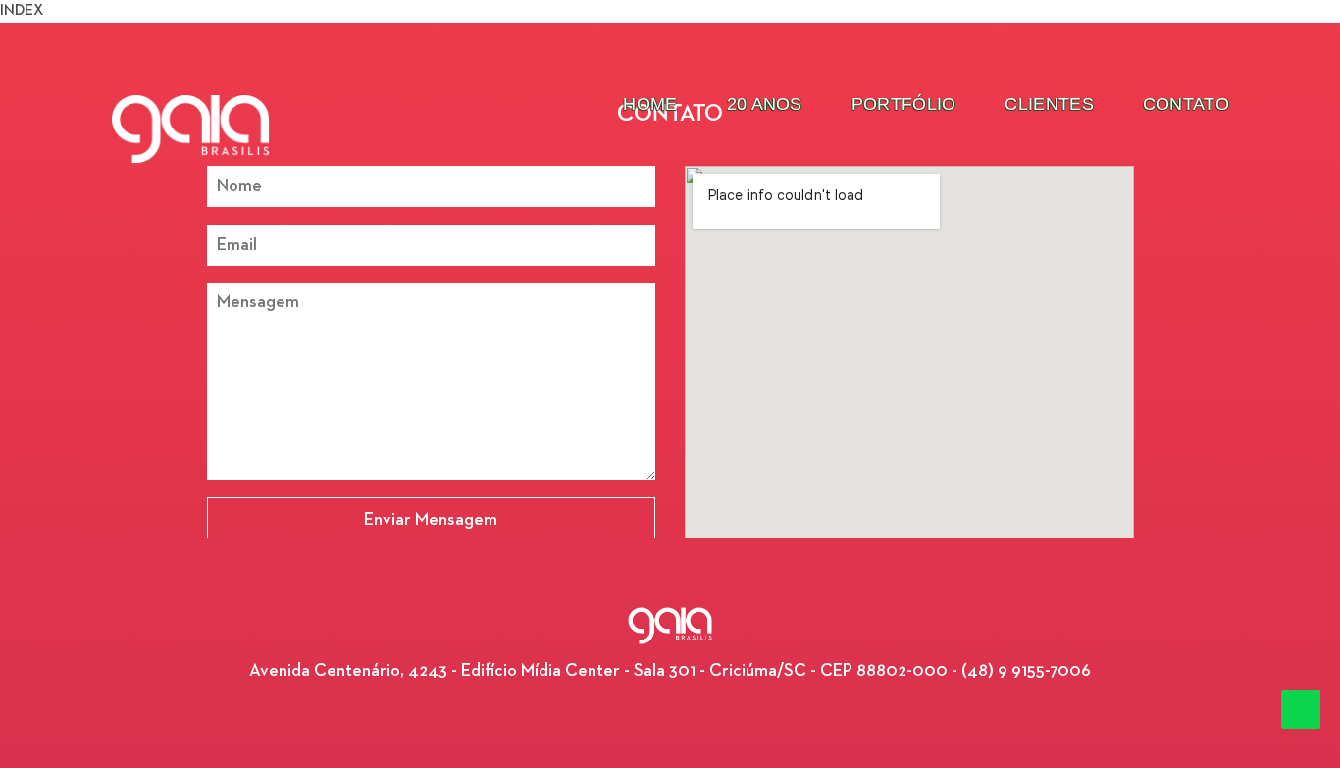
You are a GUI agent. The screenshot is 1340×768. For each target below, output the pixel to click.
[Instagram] (670, 716)
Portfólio (903, 104)
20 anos (764, 104)
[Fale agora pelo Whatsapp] (1300, 709)
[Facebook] (640, 716)
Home (650, 104)
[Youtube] (699, 716)
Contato (1186, 104)
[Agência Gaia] (190, 128)
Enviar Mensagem (430, 520)
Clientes (1049, 104)
